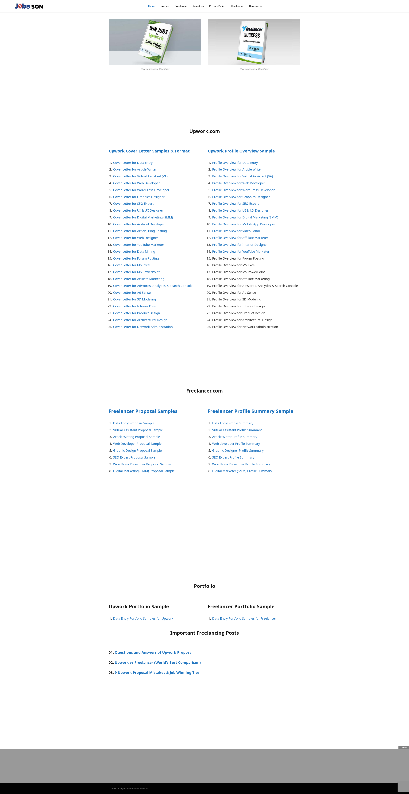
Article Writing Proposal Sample (136, 437)
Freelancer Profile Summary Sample (250, 411)
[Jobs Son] (29, 6)
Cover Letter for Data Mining (134, 251)
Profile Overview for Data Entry (235, 162)
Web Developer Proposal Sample (137, 443)
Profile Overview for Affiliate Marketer (240, 238)
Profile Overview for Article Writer (237, 169)
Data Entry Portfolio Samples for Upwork (143, 618)
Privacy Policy (217, 6)
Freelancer (181, 6)
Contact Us (255, 6)
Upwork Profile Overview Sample (241, 151)
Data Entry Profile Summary (232, 423)
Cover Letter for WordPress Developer (141, 190)
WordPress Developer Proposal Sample (142, 464)
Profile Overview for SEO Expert (235, 203)
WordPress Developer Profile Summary (241, 464)
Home (151, 6)
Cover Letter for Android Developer (139, 224)
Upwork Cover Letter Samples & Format (149, 151)
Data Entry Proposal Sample (133, 423)
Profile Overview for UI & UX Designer (240, 210)
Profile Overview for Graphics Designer (241, 197)
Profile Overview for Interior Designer (240, 244)
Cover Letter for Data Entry (133, 162)
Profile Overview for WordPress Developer (243, 190)
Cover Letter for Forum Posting (136, 258)
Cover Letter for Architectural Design (140, 320)
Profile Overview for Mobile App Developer (243, 224)
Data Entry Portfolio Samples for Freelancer (244, 618)
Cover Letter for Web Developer (136, 183)
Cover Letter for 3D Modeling (134, 299)
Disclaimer (237, 6)
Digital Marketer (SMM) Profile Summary (242, 471)
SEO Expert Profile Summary (233, 457)
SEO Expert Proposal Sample (134, 457)
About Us (198, 6)
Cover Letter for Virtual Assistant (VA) (140, 176)
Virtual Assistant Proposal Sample (138, 430)
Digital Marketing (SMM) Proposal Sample (144, 471)
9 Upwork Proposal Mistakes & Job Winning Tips (157, 672)
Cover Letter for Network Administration (143, 327)
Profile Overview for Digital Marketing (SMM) (245, 217)
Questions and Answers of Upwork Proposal (154, 652)
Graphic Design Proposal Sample (137, 450)
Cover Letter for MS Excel (131, 265)
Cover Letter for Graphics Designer (139, 197)
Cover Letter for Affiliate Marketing (138, 279)
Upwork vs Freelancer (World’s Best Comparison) (158, 662)
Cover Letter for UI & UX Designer (138, 210)
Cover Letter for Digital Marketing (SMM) (143, 217)
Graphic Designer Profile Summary (238, 450)
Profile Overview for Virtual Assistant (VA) (242, 176)
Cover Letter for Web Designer (135, 238)
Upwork (165, 6)
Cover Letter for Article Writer (135, 169)
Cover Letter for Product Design (136, 313)
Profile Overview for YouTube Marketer (240, 251)
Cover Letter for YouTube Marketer (138, 244)
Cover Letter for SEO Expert (133, 203)
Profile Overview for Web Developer (238, 183)
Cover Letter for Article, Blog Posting (140, 231)
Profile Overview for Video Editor (236, 231)
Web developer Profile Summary (236, 443)
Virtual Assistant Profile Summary (237, 430)
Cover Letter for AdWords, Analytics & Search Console (153, 286)
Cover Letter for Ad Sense (132, 292)
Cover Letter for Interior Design (136, 306)
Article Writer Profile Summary (234, 437)
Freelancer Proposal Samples (143, 411)
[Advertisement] (138, 98)
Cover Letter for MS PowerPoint (136, 272)
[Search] (403, 6)
